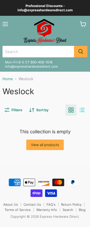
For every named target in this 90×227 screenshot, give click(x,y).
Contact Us (32, 204)
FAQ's (51, 204)
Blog (82, 210)
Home (7, 79)
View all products (45, 145)
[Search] (81, 51)
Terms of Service (17, 210)
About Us (10, 204)
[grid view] (71, 110)
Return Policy (71, 204)
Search (67, 210)
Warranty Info (46, 210)
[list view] (82, 110)
